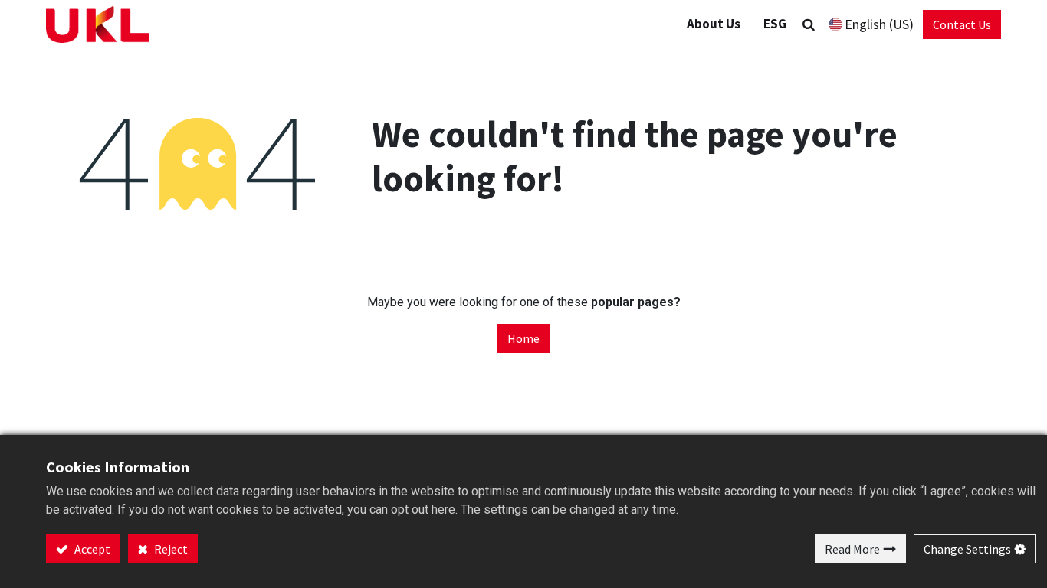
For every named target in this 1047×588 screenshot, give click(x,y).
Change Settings (967, 549)
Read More (852, 549)
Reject (170, 549)
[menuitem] (775, 24)
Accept (91, 549)
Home (523, 338)
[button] (808, 24)
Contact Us (962, 24)
